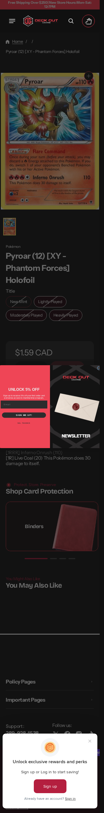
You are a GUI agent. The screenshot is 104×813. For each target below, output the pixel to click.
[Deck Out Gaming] (40, 21)
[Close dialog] (99, 368)
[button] (12, 21)
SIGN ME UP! (24, 415)
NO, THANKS (24, 423)
